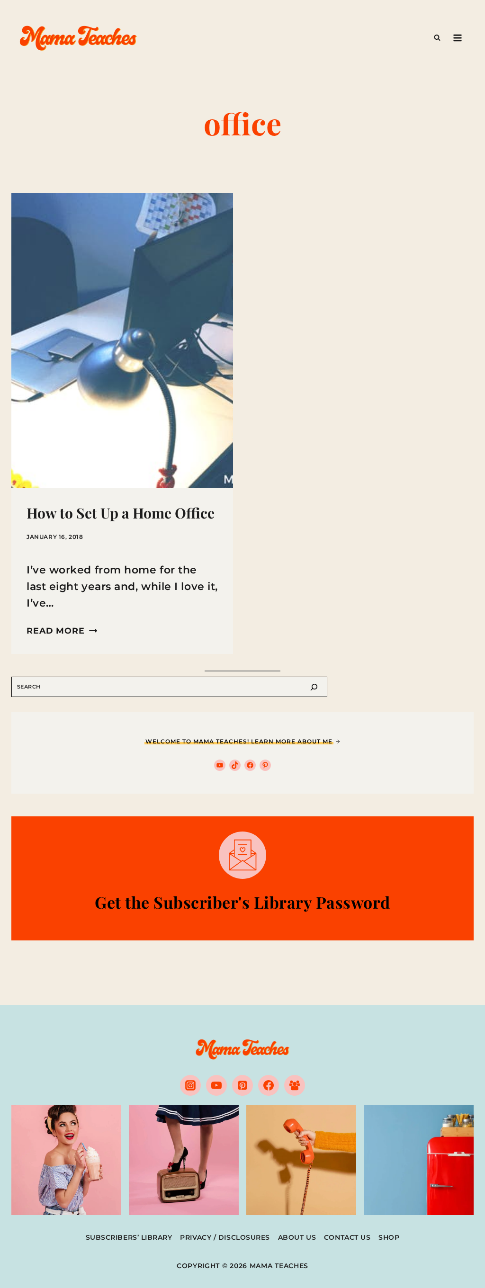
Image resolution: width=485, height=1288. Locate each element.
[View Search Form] (437, 38)
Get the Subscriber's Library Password (242, 902)
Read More (62, 630)
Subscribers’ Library (129, 1237)
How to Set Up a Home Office (121, 512)
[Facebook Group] (294, 1085)
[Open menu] (457, 37)
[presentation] (122, 340)
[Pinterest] (242, 1085)
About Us (297, 1237)
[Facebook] (268, 1085)
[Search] (314, 687)
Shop (388, 1237)
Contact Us (347, 1237)
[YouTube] (216, 1085)
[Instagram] (190, 1085)
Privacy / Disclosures (225, 1237)
